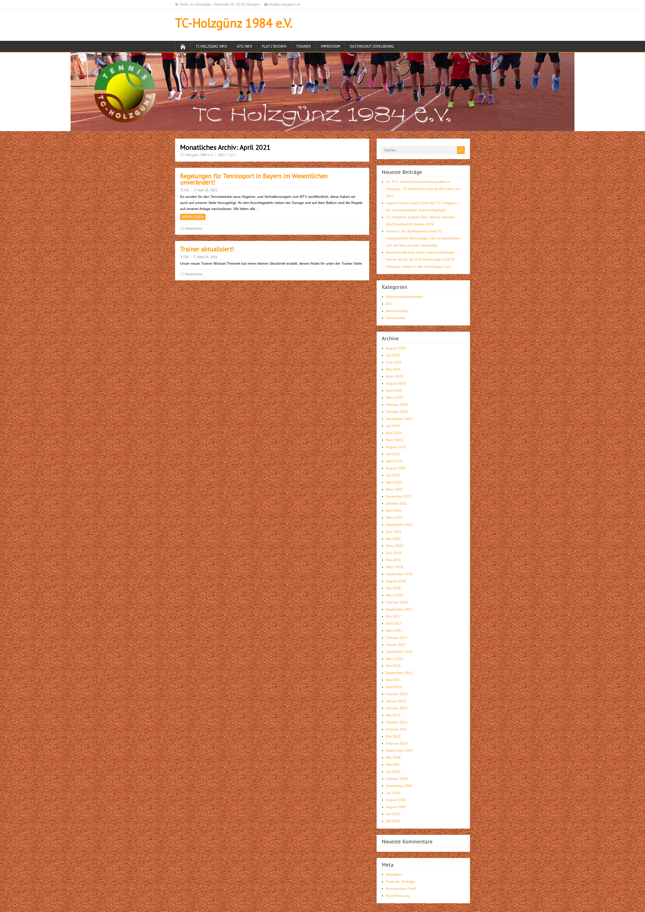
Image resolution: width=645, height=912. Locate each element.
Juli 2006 (393, 772)
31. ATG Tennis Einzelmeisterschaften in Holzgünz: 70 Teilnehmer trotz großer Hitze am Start (423, 189)
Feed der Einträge (400, 881)
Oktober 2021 (397, 503)
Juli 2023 (393, 454)
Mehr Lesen (193, 217)
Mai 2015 (393, 666)
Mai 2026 (393, 369)
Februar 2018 (397, 602)
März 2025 (394, 398)
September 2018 (399, 574)
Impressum (330, 46)
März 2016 (394, 659)
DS (186, 190)
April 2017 (394, 623)
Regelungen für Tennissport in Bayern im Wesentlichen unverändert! (254, 179)
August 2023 (396, 447)
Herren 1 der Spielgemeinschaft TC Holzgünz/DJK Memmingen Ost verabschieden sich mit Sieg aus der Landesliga (423, 238)
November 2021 (398, 496)
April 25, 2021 (207, 190)
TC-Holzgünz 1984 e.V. (233, 23)
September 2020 (399, 525)
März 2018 (394, 595)
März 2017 (394, 630)
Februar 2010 (397, 743)
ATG (389, 304)
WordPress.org (398, 896)
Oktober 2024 (397, 412)
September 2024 (399, 419)
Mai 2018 (393, 588)
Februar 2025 (397, 405)
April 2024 (394, 433)
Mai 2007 (393, 765)
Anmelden (394, 874)
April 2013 (394, 687)
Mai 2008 (393, 757)
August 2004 (396, 800)
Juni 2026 (393, 362)
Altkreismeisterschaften (404, 297)
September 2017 (399, 609)
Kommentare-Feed (401, 889)
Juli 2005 (393, 793)
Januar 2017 (396, 645)
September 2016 (399, 652)
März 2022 (394, 489)
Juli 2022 (393, 475)
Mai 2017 (393, 616)
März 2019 (394, 567)
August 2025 (396, 383)
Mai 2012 (393, 715)
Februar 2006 (397, 779)
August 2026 (396, 348)
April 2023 (394, 461)
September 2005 (399, 786)
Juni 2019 (393, 553)
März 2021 (394, 517)
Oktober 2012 (397, 708)
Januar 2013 (396, 701)
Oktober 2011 (396, 722)
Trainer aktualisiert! (207, 249)
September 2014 (399, 673)
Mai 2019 (393, 560)
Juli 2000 (393, 821)
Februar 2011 (396, 729)
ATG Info (244, 46)
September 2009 (399, 750)
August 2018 (396, 581)
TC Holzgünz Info (211, 46)
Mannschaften (397, 311)
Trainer (303, 46)
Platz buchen (274, 46)
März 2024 (394, 440)
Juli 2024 (393, 426)
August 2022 (396, 468)
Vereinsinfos (194, 228)
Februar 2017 (397, 637)
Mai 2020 (393, 539)
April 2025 (394, 390)
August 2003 (396, 807)
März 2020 (394, 546)
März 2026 (394, 376)
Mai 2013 (393, 680)
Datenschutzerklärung (372, 46)
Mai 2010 (393, 736)
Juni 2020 (393, 532)
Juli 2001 (393, 814)
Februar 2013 (397, 694)
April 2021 (394, 510)
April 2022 (394, 482)
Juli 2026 (393, 355)
